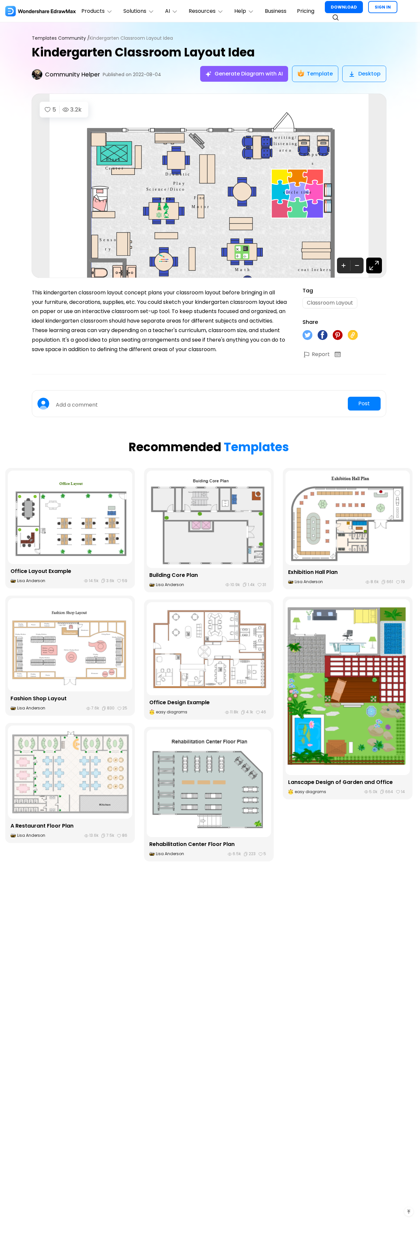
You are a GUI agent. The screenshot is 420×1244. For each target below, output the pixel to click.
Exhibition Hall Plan (313, 572)
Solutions (134, 11)
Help (240, 11)
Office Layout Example (40, 571)
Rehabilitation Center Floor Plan (192, 844)
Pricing (305, 11)
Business (275, 11)
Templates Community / (61, 38)
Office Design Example (179, 702)
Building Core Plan (173, 575)
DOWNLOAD (344, 7)
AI (167, 11)
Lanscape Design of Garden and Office (340, 782)
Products (93, 11)
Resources (202, 11)
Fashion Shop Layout (38, 698)
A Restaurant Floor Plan (42, 826)
